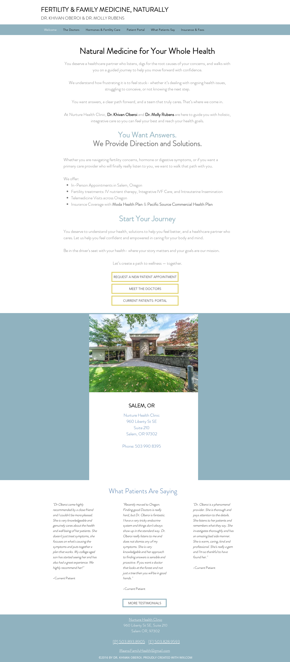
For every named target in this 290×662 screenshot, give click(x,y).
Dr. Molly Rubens (159, 114)
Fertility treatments (87, 191)
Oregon (120, 198)
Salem (122, 185)
